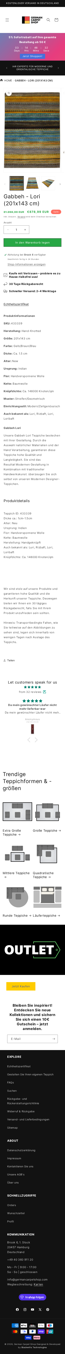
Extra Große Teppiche (12, 832)
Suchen (12, 1090)
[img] (32, 687)
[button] (7, 20)
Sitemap (12, 1127)
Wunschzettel (16, 1213)
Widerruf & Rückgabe (20, 1111)
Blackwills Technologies (34, 1347)
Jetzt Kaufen (21, 986)
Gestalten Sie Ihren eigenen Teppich (30, 1074)
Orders (11, 1205)
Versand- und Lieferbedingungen (28, 1119)
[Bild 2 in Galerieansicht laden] (32, 183)
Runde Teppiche (15, 915)
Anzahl (8, 222)
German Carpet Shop (25, 1344)
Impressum (14, 1158)
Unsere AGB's (15, 1174)
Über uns (13, 1182)
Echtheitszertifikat (16, 304)
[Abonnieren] (54, 1039)
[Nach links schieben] (5, 184)
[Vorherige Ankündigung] (7, 68)
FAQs (10, 1082)
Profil (10, 1221)
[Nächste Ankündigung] (58, 68)
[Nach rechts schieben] (60, 184)
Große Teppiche (45, 830)
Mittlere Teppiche (16, 873)
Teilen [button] (11, 660)
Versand (21, 217)
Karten (38, 1284)
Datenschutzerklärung (21, 1150)
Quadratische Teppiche (43, 875)
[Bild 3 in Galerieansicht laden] (48, 183)
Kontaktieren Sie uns (20, 1166)
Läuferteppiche (44, 915)
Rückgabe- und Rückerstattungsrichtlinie (23, 1101)
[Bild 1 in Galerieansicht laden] (17, 183)
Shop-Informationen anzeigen (27, 264)
